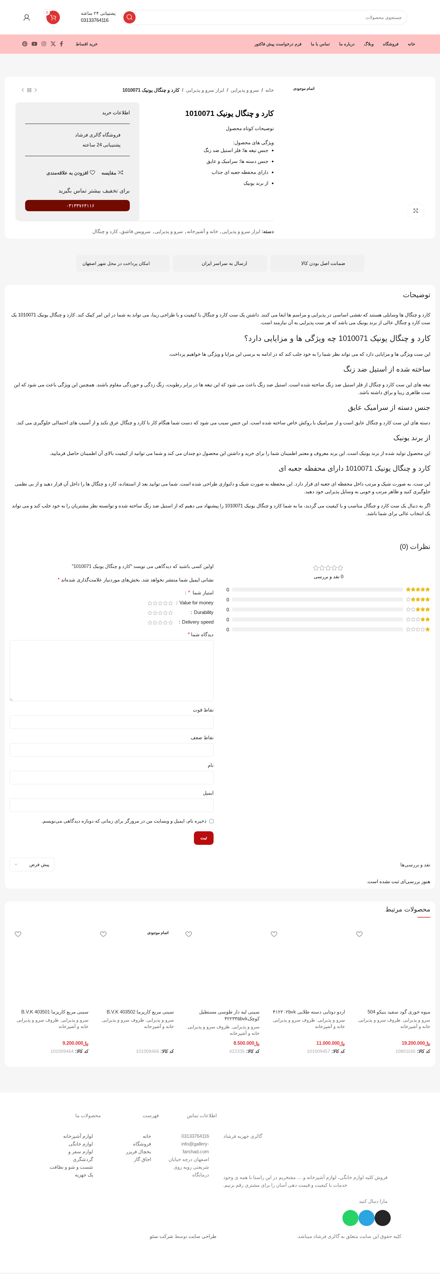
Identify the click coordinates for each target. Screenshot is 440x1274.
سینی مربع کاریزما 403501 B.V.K (55, 1011)
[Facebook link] (61, 44)
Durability (203, 612)
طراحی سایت (202, 1236)
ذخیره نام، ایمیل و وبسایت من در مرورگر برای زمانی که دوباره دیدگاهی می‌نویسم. (124, 821)
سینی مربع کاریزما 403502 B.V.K (140, 1011)
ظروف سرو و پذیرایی (379, 1020)
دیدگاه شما (201, 634)
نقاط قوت (203, 709)
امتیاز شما (201, 592)
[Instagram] (383, 1218)
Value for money (196, 602)
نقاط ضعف (202, 737)
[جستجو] (129, 17)
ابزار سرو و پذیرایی (205, 90)
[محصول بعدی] (23, 90)
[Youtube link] (34, 44)
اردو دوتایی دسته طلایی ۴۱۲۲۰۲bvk (309, 1011)
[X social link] (53, 44)
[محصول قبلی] (36, 90)
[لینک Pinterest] (24, 44)
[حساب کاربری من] (27, 17)
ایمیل (208, 793)
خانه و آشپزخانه (202, 231)
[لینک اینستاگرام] (44, 44)
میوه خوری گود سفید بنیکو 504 (399, 1011)
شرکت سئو (161, 1236)
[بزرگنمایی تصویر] (416, 211)
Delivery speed (197, 622)
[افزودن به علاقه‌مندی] (359, 934)
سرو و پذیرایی (245, 90)
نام (211, 765)
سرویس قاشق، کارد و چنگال (121, 231)
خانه (269, 90)
